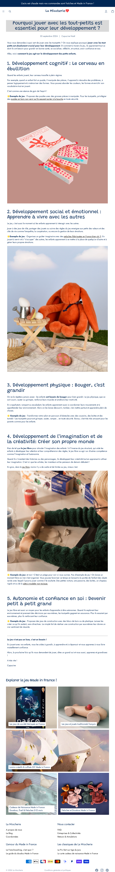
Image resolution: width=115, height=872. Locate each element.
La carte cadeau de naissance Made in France (78, 853)
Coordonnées (12, 836)
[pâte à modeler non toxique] (57, 521)
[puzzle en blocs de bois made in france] (57, 153)
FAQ (59, 829)
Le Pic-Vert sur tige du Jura (69, 849)
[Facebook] (97, 870)
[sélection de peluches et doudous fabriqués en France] (57, 309)
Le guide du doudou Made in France (22, 853)
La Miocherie (18, 870)
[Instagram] (102, 870)
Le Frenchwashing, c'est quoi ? (19, 849)
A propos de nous (14, 829)
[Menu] (3, 11)
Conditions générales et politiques (57, 870)
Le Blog (9, 833)
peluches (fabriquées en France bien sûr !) (82, 236)
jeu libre (25, 466)
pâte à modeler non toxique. (35, 583)
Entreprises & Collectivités (69, 833)
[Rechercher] (10, 11)
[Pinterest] (107, 870)
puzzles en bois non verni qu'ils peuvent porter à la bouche (37, 99)
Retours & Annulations (67, 836)
